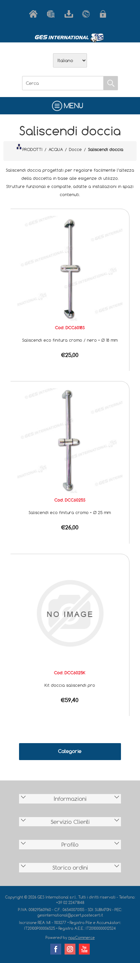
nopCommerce (81, 937)
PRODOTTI (32, 149)
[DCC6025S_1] (69, 440)
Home (34, 13)
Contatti (87, 13)
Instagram (70, 949)
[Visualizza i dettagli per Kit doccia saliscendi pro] (69, 612)
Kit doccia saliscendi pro (70, 685)
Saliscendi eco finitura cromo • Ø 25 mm (70, 512)
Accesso (105, 13)
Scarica (70, 13)
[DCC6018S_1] (69, 267)
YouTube (84, 949)
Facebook (55, 949)
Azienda (52, 13)
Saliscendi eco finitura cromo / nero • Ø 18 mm (70, 340)
